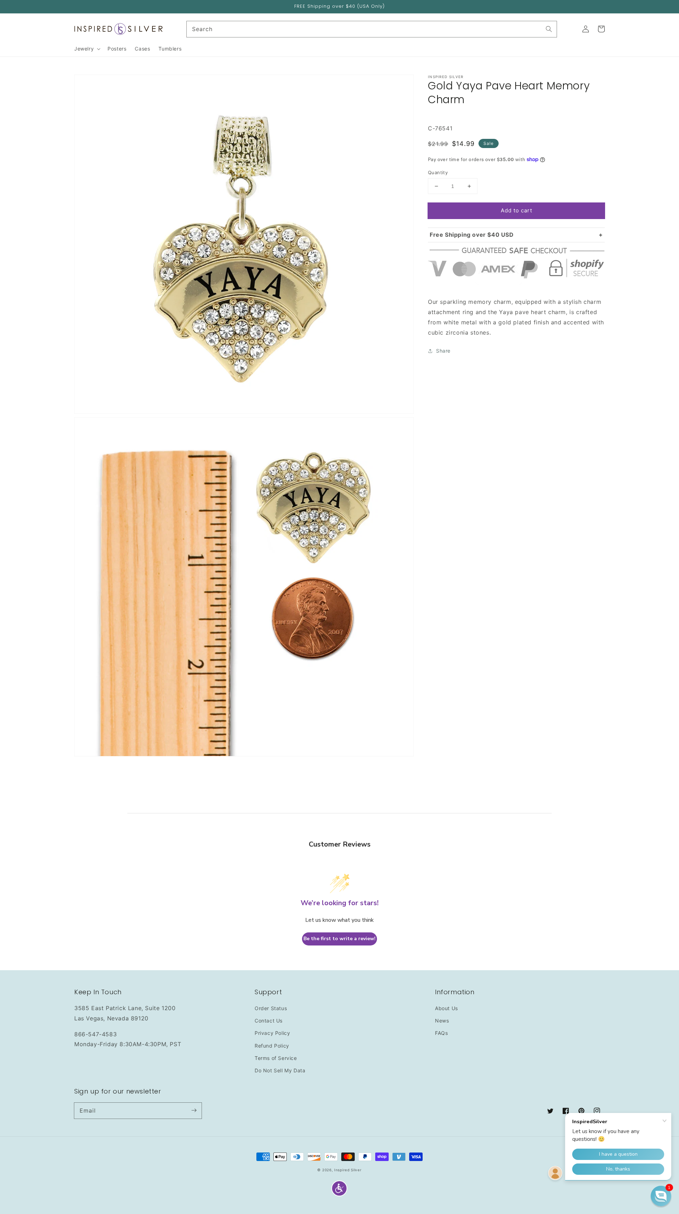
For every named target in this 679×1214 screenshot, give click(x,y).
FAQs (441, 1033)
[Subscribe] (194, 1110)
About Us (446, 1008)
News (442, 1021)
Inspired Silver (348, 1170)
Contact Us (269, 1021)
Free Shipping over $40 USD (472, 234)
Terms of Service (276, 1058)
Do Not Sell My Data (280, 1070)
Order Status (271, 1008)
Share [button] (443, 351)
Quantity (438, 172)
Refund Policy (272, 1046)
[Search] (549, 29)
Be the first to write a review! (339, 938)
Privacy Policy (272, 1033)
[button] (339, 1188)
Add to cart (516, 210)
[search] (372, 29)
